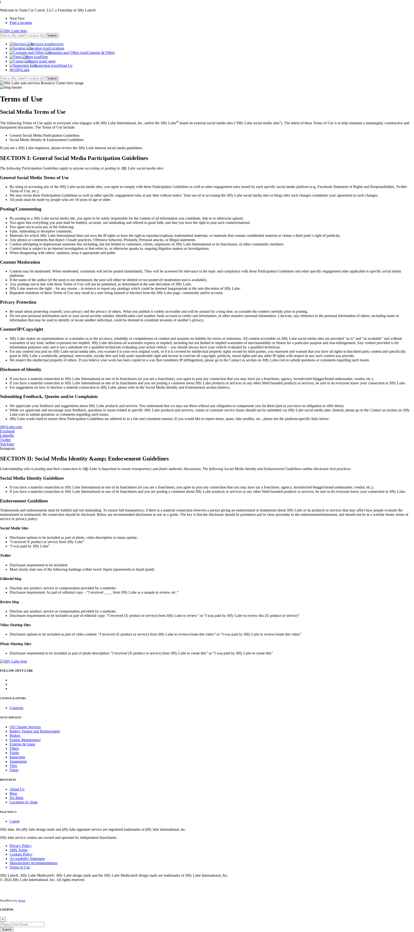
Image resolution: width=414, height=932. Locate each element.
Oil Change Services (25, 727)
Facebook (7, 431)
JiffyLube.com (11, 427)
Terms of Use (20, 867)
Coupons (16, 708)
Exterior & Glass (22, 744)
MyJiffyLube (19, 70)
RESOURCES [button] (8, 779)
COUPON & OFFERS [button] (13, 698)
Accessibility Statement (27, 859)
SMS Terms (19, 850)
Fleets (14, 770)
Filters (14, 748)
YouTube (7, 444)
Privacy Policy (21, 846)
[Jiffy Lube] (13, 31)
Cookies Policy (21, 854)
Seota (21, 900)
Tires (13, 766)
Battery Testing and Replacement (35, 731)
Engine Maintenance (25, 740)
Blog (13, 793)
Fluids (14, 753)
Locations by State (24, 802)
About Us (17, 789)
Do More (16, 798)
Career (15, 821)
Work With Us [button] (8, 811)
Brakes (15, 735)
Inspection (17, 757)
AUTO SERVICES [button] (10, 717)
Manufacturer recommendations (34, 863)
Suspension (18, 761)
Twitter (5, 440)
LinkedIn (7, 435)
